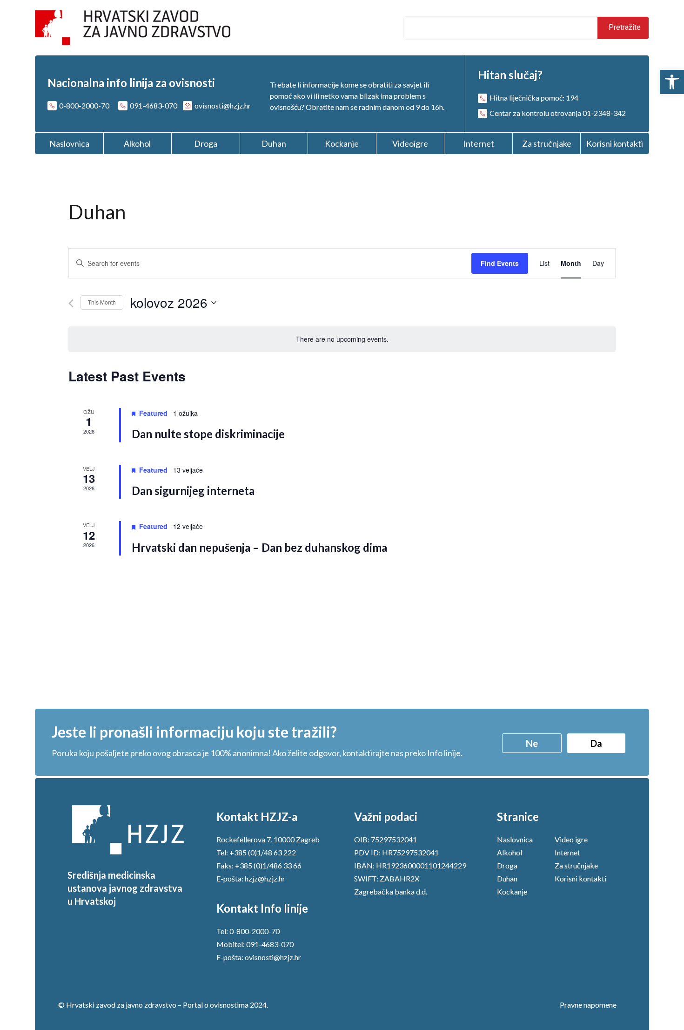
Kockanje (342, 143)
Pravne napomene (588, 1004)
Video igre (571, 839)
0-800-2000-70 (254, 931)
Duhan (274, 143)
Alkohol (137, 143)
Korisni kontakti (614, 143)
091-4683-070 (270, 944)
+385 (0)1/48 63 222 (262, 852)
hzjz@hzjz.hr (265, 878)
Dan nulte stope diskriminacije (208, 433)
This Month (102, 302)
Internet (478, 143)
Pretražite (624, 27)
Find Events (500, 263)
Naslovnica (69, 143)
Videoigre (410, 143)
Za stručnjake (546, 143)
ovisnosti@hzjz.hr (273, 957)
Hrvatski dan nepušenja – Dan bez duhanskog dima (259, 547)
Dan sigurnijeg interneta (193, 490)
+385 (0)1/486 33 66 (268, 865)
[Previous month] (71, 303)
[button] (672, 82)
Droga (205, 143)
